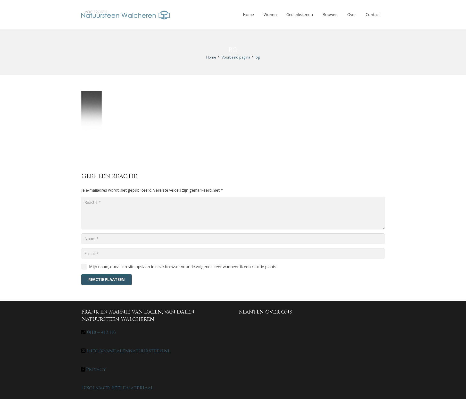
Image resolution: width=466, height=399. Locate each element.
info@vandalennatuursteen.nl (128, 351)
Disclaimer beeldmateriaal (117, 387)
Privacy (96, 369)
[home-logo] (125, 14)
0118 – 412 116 (101, 332)
